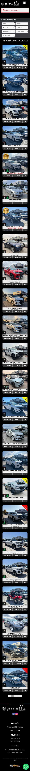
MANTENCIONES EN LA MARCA (15, 119)
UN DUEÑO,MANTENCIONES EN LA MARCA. (15, 92)
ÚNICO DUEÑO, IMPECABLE (15, 336)
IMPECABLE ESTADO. (15, 255)
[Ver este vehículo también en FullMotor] (15, 765)
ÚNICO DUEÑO (15, 363)
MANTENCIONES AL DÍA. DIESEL (15, 201)
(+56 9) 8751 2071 (15, 738)
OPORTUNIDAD (15, 65)
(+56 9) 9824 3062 (15, 741)
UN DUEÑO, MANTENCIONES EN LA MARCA (15, 634)
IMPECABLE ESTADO (15, 146)
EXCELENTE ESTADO (15, 499)
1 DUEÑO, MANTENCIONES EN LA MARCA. (15, 390)
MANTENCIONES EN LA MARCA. (15, 472)
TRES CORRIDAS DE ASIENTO (15, 282)
